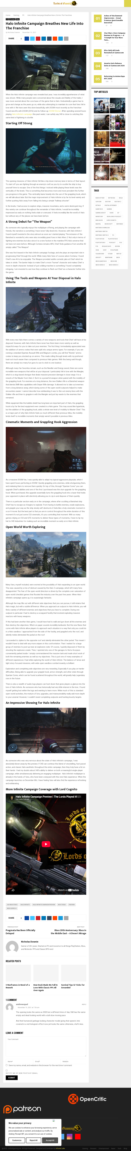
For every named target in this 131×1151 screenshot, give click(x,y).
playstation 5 (100, 242)
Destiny (108, 201)
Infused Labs (60, 1148)
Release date (106, 246)
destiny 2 (117, 201)
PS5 (97, 246)
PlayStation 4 (113, 239)
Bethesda (111, 198)
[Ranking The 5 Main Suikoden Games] (117, 173)
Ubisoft (98, 257)
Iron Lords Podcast (114, 216)
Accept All (50, 1140)
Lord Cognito (111, 220)
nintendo (119, 224)
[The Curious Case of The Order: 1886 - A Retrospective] (101, 123)
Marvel (98, 224)
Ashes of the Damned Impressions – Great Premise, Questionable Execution (113, 19)
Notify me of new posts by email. (22, 1073)
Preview (12, 19)
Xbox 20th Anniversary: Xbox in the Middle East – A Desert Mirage (68, 931)
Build (121, 198)
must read (62, 904)
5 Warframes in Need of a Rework (18, 986)
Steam (110, 253)
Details (98, 205)
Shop (125, 1148)
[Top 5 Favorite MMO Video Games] (117, 123)
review (117, 246)
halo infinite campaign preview (44, 904)
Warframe (108, 257)
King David (99, 220)
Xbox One (114, 261)
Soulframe (114, 250)
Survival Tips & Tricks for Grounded (73, 986)
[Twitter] (61, 1136)
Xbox (17, 19)
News (113, 1148)
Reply (84, 1004)
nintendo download (103, 227)
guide (111, 213)
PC (7, 19)
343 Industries (12, 904)
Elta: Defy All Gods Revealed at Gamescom (114, 51)
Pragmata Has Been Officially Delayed (20, 931)
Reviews (93, 1148)
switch (118, 253)
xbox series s (100, 265)
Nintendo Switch (101, 231)
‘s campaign (22, 114)
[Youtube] (78, 1136)
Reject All (33, 1140)
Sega (97, 250)
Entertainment (104, 1148)
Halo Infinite (25, 904)
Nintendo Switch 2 (102, 235)
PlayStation (100, 239)
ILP (118, 213)
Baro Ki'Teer (100, 198)
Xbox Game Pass (101, 261)
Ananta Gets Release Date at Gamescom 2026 (114, 64)
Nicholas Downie (14, 32)
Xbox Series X (11, 908)
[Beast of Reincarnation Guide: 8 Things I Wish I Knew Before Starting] (117, 156)
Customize (16, 1140)
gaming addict (101, 213)
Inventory (99, 216)
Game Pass (99, 209)
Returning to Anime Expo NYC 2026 (114, 77)
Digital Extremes (111, 205)
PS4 (120, 242)
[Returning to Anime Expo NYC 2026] (117, 139)
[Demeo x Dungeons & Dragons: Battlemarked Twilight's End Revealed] (101, 156)
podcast (112, 242)
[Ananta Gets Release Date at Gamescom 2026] (101, 106)
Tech (119, 1148)
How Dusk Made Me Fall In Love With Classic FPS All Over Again (45, 987)
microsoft (109, 224)
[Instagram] (69, 1136)
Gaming (109, 209)
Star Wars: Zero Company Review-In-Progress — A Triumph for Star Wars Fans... (114, 36)
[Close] (56, 1121)
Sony (104, 250)
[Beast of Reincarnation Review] (101, 139)
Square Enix (100, 253)
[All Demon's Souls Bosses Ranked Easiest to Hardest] (101, 173)
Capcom (98, 201)
